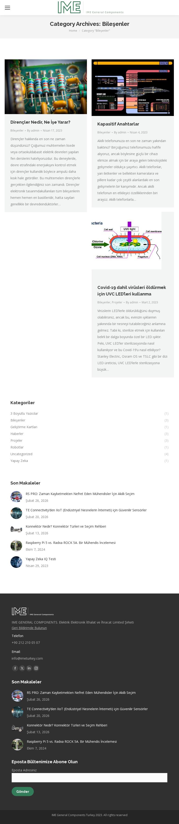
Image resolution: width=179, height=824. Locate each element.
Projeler (117, 302)
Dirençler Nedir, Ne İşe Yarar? (40, 122)
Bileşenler (17, 130)
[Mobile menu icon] (7, 7)
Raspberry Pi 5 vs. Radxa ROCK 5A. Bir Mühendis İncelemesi (71, 542)
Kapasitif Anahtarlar (118, 124)
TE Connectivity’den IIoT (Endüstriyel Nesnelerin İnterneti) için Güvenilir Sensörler (86, 510)
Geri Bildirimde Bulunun (29, 628)
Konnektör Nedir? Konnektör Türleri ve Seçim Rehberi (66, 526)
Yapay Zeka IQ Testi (41, 559)
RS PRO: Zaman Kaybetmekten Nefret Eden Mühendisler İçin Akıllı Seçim (80, 494)
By (33, 130)
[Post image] (16, 497)
